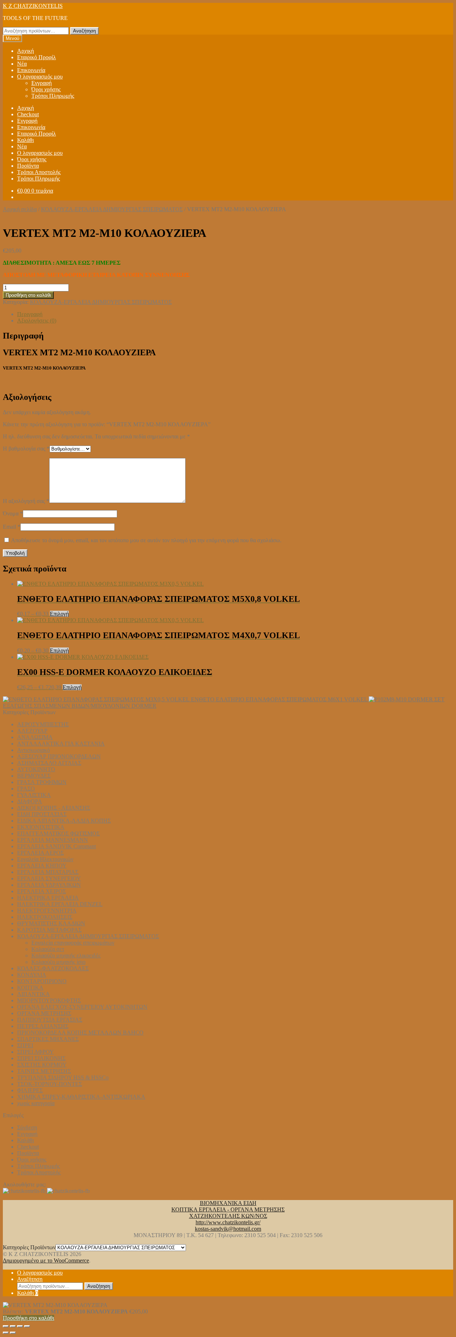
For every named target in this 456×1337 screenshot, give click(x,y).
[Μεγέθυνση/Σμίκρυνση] (6, 1326)
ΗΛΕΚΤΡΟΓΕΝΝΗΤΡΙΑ (47, 911)
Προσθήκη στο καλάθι (28, 295)
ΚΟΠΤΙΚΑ (30, 988)
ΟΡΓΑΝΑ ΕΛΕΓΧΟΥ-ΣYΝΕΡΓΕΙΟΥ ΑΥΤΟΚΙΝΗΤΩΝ (82, 1007)
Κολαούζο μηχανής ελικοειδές (65, 955)
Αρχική (25, 51)
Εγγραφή (41, 83)
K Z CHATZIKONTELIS (33, 6)
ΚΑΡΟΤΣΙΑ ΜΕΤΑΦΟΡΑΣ (49, 930)
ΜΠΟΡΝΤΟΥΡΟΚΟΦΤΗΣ (49, 1000)
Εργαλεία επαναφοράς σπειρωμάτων (72, 943)
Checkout (28, 114)
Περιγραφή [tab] (29, 314)
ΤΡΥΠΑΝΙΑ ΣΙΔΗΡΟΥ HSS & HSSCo (63, 1077)
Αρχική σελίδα (20, 209)
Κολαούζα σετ (47, 949)
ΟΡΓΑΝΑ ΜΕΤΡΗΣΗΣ (44, 1013)
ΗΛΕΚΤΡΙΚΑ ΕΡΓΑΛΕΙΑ (48, 898)
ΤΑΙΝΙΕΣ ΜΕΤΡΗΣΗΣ (44, 1071)
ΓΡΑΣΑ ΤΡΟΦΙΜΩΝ (42, 782)
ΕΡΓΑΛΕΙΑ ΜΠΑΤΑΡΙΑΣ (47, 872)
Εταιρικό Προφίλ (36, 57)
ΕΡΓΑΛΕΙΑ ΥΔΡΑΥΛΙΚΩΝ (49, 885)
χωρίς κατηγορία (36, 1103)
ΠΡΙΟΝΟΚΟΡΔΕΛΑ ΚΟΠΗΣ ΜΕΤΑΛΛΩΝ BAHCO (80, 1033)
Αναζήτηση (84, 31)
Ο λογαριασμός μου (40, 76)
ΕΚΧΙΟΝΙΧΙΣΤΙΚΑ (40, 827)
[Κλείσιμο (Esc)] (27, 1326)
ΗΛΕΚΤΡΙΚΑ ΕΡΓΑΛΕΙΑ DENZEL (60, 904)
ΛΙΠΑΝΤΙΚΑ (33, 994)
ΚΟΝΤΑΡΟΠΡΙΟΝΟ (42, 981)
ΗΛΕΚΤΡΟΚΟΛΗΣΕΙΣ (44, 917)
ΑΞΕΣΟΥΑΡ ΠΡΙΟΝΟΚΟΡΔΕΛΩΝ (59, 756)
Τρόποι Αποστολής (39, 172)
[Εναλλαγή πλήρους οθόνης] (13, 1326)
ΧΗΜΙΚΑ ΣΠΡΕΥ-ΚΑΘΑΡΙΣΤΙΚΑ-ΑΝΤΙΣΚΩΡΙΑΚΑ (81, 1097)
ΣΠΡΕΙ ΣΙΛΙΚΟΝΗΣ (41, 1058)
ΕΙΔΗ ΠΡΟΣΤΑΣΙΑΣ (42, 814)
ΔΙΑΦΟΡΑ (29, 801)
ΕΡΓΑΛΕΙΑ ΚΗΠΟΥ (42, 866)
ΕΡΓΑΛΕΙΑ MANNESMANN (52, 840)
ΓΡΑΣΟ (26, 789)
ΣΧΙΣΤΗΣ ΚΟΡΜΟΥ (42, 1065)
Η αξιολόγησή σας (26, 501)
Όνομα (13, 513)
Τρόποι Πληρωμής (52, 96)
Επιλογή (59, 614)
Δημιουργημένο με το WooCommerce (46, 1260)
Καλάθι (25, 140)
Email (11, 527)
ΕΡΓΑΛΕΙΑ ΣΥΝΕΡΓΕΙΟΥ (49, 878)
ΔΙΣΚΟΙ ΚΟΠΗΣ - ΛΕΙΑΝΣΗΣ (53, 808)
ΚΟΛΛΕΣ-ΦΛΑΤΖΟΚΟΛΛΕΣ (53, 968)
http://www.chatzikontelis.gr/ (228, 1222)
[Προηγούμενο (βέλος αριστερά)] (6, 1333)
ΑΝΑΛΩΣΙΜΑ (35, 737)
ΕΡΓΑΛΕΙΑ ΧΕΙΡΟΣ (41, 891)
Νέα (22, 64)
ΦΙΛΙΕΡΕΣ (30, 1090)
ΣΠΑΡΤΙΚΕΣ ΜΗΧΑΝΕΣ (48, 1039)
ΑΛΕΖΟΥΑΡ (32, 731)
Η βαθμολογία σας (26, 449)
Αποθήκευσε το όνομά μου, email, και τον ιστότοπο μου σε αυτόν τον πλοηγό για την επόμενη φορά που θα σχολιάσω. (146, 540)
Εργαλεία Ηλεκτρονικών (45, 859)
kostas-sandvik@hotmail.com (228, 1229)
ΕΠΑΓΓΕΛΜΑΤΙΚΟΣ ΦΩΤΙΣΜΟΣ (58, 833)
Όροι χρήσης (46, 89)
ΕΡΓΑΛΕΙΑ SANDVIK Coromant (56, 846)
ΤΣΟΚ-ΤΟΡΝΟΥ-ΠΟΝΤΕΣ (49, 1084)
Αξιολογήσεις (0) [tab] (36, 320)
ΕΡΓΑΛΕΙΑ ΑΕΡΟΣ (40, 853)
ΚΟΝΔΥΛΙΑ (31, 975)
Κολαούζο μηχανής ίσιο (58, 962)
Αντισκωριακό (33, 750)
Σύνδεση (27, 1127)
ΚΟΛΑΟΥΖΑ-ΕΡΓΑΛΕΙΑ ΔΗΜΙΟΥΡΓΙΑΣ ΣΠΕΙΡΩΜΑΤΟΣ (112, 209)
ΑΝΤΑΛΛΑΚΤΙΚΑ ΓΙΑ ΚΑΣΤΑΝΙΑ (61, 744)
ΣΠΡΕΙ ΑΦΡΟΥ (35, 1052)
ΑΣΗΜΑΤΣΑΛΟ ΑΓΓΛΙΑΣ (49, 763)
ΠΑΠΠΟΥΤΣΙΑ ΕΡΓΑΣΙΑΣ (49, 1020)
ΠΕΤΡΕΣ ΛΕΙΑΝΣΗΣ (42, 1026)
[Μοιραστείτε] (20, 1326)
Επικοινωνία (31, 70)
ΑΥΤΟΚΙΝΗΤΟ (36, 769)
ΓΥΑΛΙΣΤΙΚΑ (34, 795)
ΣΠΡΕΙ (25, 1045)
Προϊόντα (28, 166)
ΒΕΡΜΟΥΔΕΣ (34, 776)
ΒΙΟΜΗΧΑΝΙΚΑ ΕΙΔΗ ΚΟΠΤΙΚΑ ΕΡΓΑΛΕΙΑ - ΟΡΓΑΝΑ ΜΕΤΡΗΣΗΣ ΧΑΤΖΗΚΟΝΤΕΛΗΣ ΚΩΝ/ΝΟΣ (228, 1209)
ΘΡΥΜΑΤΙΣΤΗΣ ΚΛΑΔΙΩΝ (51, 923)
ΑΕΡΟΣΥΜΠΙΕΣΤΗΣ (43, 724)
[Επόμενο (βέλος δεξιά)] (13, 1333)
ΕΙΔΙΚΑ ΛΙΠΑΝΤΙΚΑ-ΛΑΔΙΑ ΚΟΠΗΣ (64, 821)
